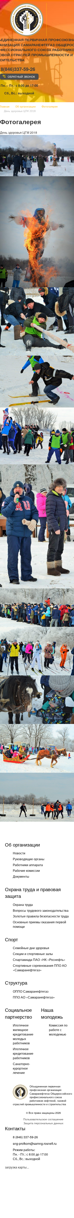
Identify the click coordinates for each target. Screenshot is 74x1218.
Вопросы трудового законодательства (40, 910)
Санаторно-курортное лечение (21, 1068)
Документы (21, 876)
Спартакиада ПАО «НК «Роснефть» (39, 959)
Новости (19, 853)
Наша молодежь (52, 1013)
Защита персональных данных (43, 1123)
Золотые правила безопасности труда (41, 916)
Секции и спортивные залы (33, 953)
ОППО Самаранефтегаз (30, 991)
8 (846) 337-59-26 (25, 1137)
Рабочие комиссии (26, 870)
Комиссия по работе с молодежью (58, 1029)
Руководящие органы (28, 859)
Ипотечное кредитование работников (23, 1053)
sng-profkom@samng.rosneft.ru (35, 1143)
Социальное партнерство (18, 1013)
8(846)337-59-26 (18, 69)
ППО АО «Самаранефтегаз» (34, 997)
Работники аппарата (28, 865)
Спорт (11, 939)
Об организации (22, 844)
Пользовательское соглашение (43, 1119)
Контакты (15, 1128)
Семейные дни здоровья (31, 948)
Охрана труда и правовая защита (33, 892)
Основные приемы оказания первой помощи (39, 924)
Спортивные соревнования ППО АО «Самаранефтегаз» (40, 967)
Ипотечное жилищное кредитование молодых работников (23, 1034)
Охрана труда (23, 904)
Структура (16, 982)
